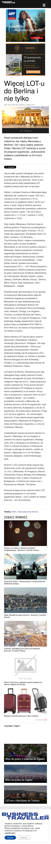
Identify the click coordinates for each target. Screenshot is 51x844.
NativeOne (25, 719)
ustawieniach (10, 833)
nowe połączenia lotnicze (27, 511)
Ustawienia (24, 837)
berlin (14, 511)
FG (14, 105)
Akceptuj (10, 837)
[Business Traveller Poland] (8, 2)
